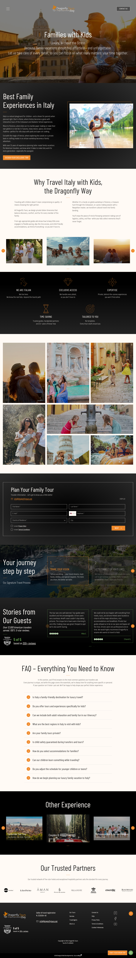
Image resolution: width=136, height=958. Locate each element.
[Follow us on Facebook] (115, 919)
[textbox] (39, 520)
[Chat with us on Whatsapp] (131, 953)
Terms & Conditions (24, 530)
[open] (8, 9)
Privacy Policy (22, 526)
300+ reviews (29, 643)
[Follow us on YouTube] (115, 924)
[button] (3, 251)
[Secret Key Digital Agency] (78, 956)
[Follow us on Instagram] (115, 913)
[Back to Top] (131, 914)
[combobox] (72, 513)
